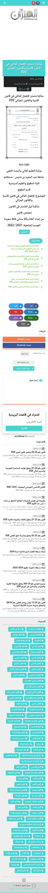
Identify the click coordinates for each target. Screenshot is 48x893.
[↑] (24, 880)
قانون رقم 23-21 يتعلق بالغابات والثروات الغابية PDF (24, 519)
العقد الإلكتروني (19, 646)
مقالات (24, 853)
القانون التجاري (36, 663)
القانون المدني (36, 703)
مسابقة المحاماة (19, 847)
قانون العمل (14, 801)
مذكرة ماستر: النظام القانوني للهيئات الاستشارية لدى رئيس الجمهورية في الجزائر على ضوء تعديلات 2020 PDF (23, 249)
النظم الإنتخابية (36, 726)
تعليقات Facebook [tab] (24, 345)
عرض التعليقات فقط (23, 362)
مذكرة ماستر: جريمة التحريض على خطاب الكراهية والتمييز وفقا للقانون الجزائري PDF (24, 281)
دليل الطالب (37, 749)
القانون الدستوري (35, 675)
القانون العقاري (14, 698)
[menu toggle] (43, 3)
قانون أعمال (20, 767)
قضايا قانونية (36, 830)
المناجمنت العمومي (34, 715)
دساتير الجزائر (24, 744)
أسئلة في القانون (15, 629)
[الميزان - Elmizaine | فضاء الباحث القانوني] (24, 14)
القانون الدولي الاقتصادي (33, 680)
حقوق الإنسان (36, 738)
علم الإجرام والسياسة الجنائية (31, 755)
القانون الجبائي (19, 663)
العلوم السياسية (36, 652)
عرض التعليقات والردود (23, 368)
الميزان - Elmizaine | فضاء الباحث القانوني (24, 889)
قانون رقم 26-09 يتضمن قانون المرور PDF (28, 452)
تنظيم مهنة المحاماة (18, 732)
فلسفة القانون (10, 755)
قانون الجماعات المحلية (17, 790)
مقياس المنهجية (36, 859)
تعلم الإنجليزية (19, 726)
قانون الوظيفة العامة (17, 813)
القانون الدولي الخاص (34, 692)
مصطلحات (37, 853)
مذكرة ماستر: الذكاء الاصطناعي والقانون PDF (23, 287)
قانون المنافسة (36, 813)
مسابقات (18, 841)
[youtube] (33, 3)
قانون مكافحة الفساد (34, 818)
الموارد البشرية (13, 721)
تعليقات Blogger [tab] (24, 339)
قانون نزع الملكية (14, 818)
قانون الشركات (20, 795)
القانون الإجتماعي (18, 652)
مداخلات (38, 836)
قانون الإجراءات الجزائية (33, 772)
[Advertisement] (24, 41)
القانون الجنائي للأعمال (16, 669)
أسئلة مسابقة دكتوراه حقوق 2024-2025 (29, 568)
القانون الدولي (17, 675)
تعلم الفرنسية (36, 732)
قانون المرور (21, 807)
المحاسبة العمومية (35, 709)
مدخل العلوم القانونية (20, 836)
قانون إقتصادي (36, 767)
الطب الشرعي (36, 646)
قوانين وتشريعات (19, 830)
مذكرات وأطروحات (19, 84)
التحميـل (24, 232)
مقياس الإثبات (10, 853)
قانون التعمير (20, 784)
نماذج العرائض (21, 870)
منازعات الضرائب (17, 859)
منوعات (13, 864)
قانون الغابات (37, 807)
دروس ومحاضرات (18, 738)
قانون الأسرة (37, 778)
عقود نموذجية (21, 749)
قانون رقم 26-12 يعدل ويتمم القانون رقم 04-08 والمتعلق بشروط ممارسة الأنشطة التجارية (26, 604)
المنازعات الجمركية (15, 715)
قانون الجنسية (36, 795)
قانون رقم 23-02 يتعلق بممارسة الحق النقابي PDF (25, 536)
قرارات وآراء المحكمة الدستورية (30, 824)
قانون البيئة (22, 778)
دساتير (39, 744)
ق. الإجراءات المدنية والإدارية (31, 761)
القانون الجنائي (36, 669)
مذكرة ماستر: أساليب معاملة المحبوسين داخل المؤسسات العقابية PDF (23, 265)
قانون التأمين (36, 784)
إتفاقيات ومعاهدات (34, 629)
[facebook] (38, 3)
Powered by (30, 436)
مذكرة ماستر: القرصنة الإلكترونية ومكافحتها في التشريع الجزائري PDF (23, 258)
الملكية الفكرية (17, 709)
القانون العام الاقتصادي (33, 698)
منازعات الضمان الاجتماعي (32, 864)
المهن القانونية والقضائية (33, 721)
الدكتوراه (38, 640)
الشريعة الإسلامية (22, 640)
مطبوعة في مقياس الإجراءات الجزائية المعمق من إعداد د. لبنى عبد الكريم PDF (24, 502)
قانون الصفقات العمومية (33, 801)
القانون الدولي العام (13, 692)
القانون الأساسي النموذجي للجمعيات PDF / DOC (26, 487)
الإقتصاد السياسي (35, 634)
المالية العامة (21, 703)
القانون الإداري (36, 657)
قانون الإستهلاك (13, 772)
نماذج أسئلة (37, 870)
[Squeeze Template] (34, 886)
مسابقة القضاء (36, 847)
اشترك (24, 428)
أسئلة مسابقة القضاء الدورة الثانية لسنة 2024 (27, 552)
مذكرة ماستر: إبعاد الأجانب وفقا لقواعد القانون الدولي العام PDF (23, 273)
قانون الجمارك (36, 790)
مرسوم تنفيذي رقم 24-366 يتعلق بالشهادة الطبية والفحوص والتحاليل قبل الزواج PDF (25, 585)
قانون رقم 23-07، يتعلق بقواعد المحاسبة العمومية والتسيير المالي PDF (25, 470)
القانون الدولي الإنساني (33, 686)
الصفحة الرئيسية (35, 84)
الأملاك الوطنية (17, 634)
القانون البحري (19, 657)
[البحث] (5, 3)
